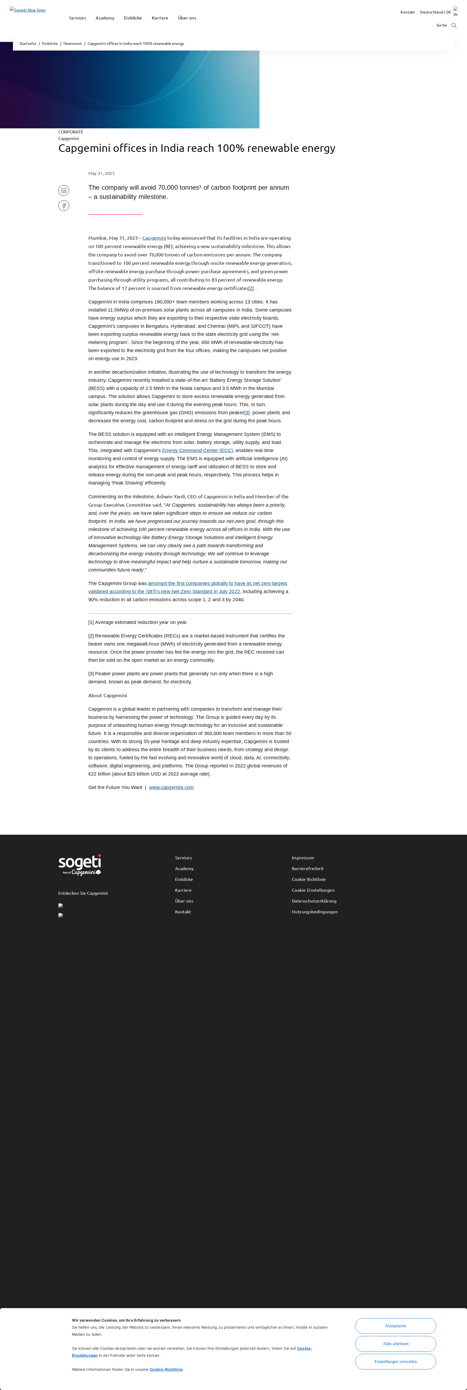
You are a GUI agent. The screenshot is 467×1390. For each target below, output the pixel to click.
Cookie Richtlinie (309, 879)
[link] (19, 17)
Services (183, 857)
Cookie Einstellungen (313, 890)
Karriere (183, 890)
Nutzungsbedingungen (315, 911)
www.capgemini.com (171, 787)
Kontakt (183, 911)
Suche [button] (442, 24)
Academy (184, 868)
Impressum (303, 857)
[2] (251, 288)
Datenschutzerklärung (314, 900)
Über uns (184, 900)
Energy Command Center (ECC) (197, 450)
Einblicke (184, 879)
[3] (247, 412)
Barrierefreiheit (307, 868)
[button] (72, 25)
